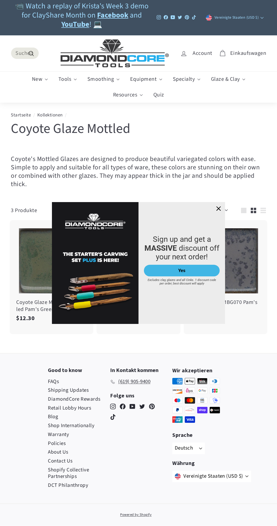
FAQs (53, 381)
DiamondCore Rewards (74, 399)
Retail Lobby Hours (69, 408)
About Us (58, 452)
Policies (57, 443)
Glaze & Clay (226, 79)
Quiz (158, 95)
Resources (125, 95)
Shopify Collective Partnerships (68, 473)
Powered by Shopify (135, 514)
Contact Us (60, 461)
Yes (181, 270)
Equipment (144, 79)
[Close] (218, 208)
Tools (65, 79)
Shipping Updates (68, 390)
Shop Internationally (71, 425)
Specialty (184, 79)
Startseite (21, 115)
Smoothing (101, 79)
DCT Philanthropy (68, 485)
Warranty (58, 434)
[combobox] (25, 53)
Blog (53, 416)
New (38, 79)
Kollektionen (50, 115)
